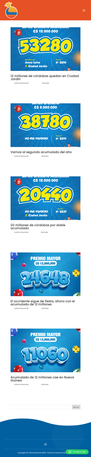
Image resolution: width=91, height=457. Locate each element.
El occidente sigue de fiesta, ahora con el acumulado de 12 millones (43, 302)
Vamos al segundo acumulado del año (41, 152)
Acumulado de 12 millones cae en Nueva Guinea (42, 379)
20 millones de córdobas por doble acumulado (38, 226)
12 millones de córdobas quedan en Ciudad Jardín (45, 77)
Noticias (45, 83)
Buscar (76, 407)
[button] (77, 451)
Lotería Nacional (21, 83)
